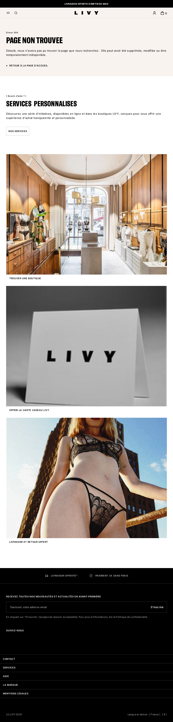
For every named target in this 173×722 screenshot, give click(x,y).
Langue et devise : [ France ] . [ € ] (147, 714)
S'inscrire (157, 607)
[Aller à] (7, 638)
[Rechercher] (16, 13)
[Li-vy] (86, 13)
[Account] (154, 13)
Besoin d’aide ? (16, 96)
